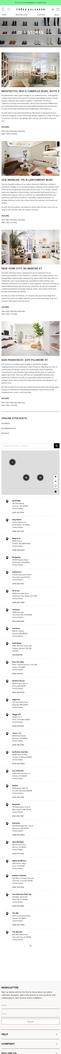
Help (4, 1034)
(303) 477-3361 (18, 853)
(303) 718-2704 (18, 745)
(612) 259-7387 (18, 816)
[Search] (57, 445)
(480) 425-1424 (18, 531)
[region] (30, 472)
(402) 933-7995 (18, 924)
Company (8, 1044)
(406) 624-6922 (18, 834)
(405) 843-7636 (18, 602)
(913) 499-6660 (18, 621)
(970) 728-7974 (18, 887)
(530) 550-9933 (18, 763)
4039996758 (17, 655)
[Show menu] (3, 9)
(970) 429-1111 (17, 673)
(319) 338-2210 (18, 583)
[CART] (58, 9)
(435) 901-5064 (18, 906)
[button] (12, 462)
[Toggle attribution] (55, 491)
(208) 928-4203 (18, 550)
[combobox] (27, 445)
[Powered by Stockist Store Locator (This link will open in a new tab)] (30, 945)
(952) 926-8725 (18, 692)
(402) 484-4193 (18, 797)
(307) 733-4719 (18, 512)
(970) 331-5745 (18, 726)
